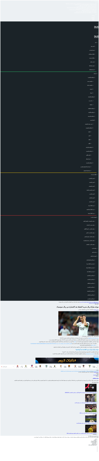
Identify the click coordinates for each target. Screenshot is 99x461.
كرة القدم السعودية (89, 127)
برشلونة (91, 104)
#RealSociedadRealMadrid (41, 343)
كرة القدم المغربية (89, 162)
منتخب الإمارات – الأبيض (90, 232)
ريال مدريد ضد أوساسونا (90, 353)
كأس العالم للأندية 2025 (93, 444)
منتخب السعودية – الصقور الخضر (88, 221)
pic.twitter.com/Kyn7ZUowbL (51, 343)
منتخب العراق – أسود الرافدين (89, 236)
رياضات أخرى (94, 248)
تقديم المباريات (91, 50)
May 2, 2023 (93, 345)
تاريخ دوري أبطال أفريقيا (90, 267)
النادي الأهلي (88, 155)
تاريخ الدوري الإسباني (90, 279)
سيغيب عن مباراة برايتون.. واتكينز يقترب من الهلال (88, 5)
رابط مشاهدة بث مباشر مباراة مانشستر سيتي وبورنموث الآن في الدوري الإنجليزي (83, 9)
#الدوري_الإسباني (69, 343)
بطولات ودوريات (94, 174)
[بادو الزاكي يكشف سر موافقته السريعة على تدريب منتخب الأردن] (91, 401)
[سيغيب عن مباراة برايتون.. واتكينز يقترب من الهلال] (91, 411)
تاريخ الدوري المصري (90, 287)
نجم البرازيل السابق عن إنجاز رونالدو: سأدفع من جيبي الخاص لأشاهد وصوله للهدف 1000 (82, 7)
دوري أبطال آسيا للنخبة (90, 209)
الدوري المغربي (91, 193)
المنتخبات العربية (94, 217)
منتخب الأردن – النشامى (90, 244)
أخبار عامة (92, 46)
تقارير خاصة (92, 61)
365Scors (95, 371)
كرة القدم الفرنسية (91, 116)
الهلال (89, 139)
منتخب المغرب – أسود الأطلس (89, 228)
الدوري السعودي (91, 186)
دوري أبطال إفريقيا (91, 213)
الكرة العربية (92, 120)
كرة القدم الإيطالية (91, 108)
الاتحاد (89, 131)
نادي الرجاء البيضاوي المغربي (85, 166)
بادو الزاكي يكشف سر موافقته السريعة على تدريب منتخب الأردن (86, 4)
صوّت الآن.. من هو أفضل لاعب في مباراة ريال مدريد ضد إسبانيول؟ (85, 12)
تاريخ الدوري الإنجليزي (90, 275)
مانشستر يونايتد (89, 85)
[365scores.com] (96, 28)
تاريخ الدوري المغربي (90, 298)
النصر (89, 135)
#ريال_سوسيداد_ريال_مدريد (61, 343)
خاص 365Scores (91, 65)
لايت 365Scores (91, 69)
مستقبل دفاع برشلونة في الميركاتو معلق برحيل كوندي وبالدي (86, 11)
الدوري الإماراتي (91, 201)
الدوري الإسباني (91, 182)
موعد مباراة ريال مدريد (75, 371)
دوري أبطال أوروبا (91, 205)
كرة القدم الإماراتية (89, 147)
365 (94, 303)
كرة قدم (95, 73)
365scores (97, 303)
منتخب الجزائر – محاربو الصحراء (89, 240)
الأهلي (89, 143)
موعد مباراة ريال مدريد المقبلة (93, 338)
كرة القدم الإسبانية (91, 96)
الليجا (75, 341)
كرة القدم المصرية (89, 151)
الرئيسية (97, 302)
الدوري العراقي (91, 197)
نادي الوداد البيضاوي (87, 170)
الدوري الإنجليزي (91, 178)
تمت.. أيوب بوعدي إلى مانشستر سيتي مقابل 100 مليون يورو (86, 8)
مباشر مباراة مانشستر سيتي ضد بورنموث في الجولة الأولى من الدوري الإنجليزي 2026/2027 (81, 3)
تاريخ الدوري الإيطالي (90, 283)
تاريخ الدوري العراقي (90, 294)
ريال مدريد (90, 100)
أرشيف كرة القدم (94, 256)
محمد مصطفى (96, 309)
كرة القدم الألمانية (91, 112)
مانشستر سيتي (89, 81)
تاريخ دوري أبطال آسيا (90, 271)
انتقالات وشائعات (91, 54)
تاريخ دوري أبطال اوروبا (90, 263)
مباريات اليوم (94, 252)
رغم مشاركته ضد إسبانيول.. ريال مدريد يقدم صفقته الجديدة (86, 6)
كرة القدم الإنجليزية (91, 77)
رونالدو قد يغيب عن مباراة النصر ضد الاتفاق (89, 10)
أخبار (96, 42)
